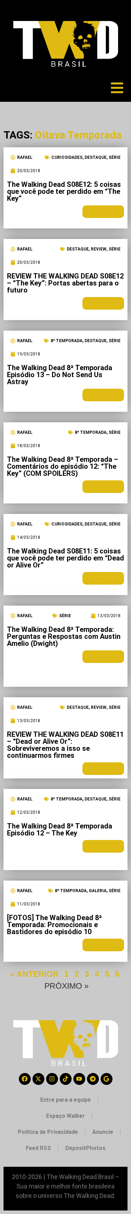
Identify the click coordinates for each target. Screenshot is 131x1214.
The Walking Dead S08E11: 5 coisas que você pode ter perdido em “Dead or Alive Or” (65, 558)
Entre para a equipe (65, 1099)
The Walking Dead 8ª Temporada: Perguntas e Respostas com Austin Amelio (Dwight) (64, 636)
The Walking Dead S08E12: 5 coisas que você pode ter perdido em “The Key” (64, 191)
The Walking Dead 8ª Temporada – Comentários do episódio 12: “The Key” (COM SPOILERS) (62, 466)
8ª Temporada (66, 340)
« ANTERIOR (34, 974)
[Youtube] (79, 1079)
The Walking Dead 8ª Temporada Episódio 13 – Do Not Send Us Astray (59, 375)
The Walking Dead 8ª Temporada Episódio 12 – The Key (59, 829)
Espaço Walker (65, 1116)
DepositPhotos (85, 1148)
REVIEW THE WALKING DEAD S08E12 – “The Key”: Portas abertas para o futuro (65, 283)
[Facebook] (25, 1079)
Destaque (96, 157)
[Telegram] (93, 1079)
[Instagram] (52, 1079)
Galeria (98, 890)
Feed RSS (38, 1148)
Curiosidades (66, 157)
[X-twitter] (38, 1079)
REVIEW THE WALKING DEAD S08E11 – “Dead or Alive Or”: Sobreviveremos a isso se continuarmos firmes (65, 745)
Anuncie (102, 1132)
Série (115, 157)
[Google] (106, 1079)
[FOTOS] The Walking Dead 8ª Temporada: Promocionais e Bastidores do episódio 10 (54, 924)
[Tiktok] (66, 1079)
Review (99, 249)
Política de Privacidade (48, 1132)
